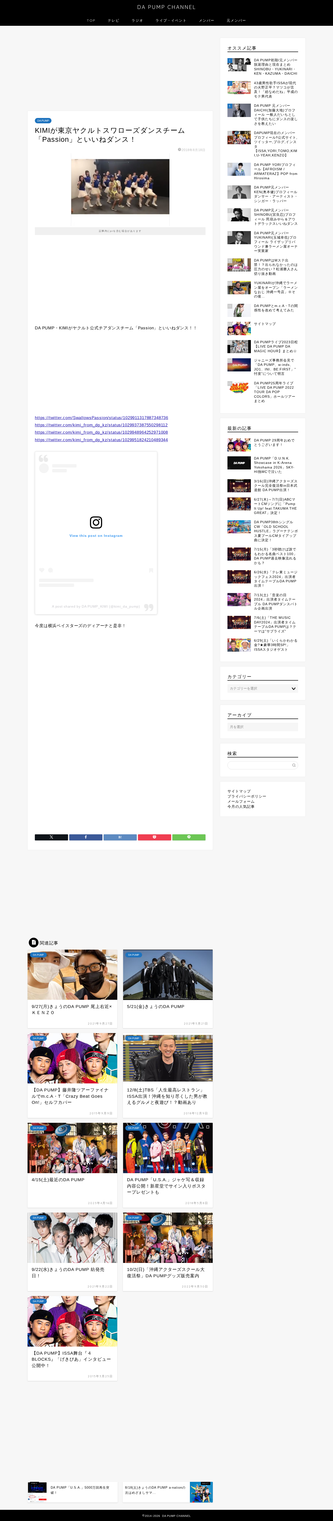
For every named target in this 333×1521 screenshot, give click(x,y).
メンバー (207, 20)
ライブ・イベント (171, 20)
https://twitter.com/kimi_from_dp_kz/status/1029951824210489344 (101, 440)
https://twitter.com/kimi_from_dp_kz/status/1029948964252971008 (101, 432)
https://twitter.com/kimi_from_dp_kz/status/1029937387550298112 (101, 425)
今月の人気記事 (241, 806)
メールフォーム (241, 801)
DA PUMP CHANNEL (166, 7)
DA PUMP (43, 120)
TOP (91, 20)
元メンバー (236, 20)
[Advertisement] (120, 70)
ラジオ (137, 20)
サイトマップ (239, 791)
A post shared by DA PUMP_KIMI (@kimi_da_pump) (96, 606)
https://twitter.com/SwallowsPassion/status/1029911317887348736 (101, 417)
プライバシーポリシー (246, 796)
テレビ (113, 20)
